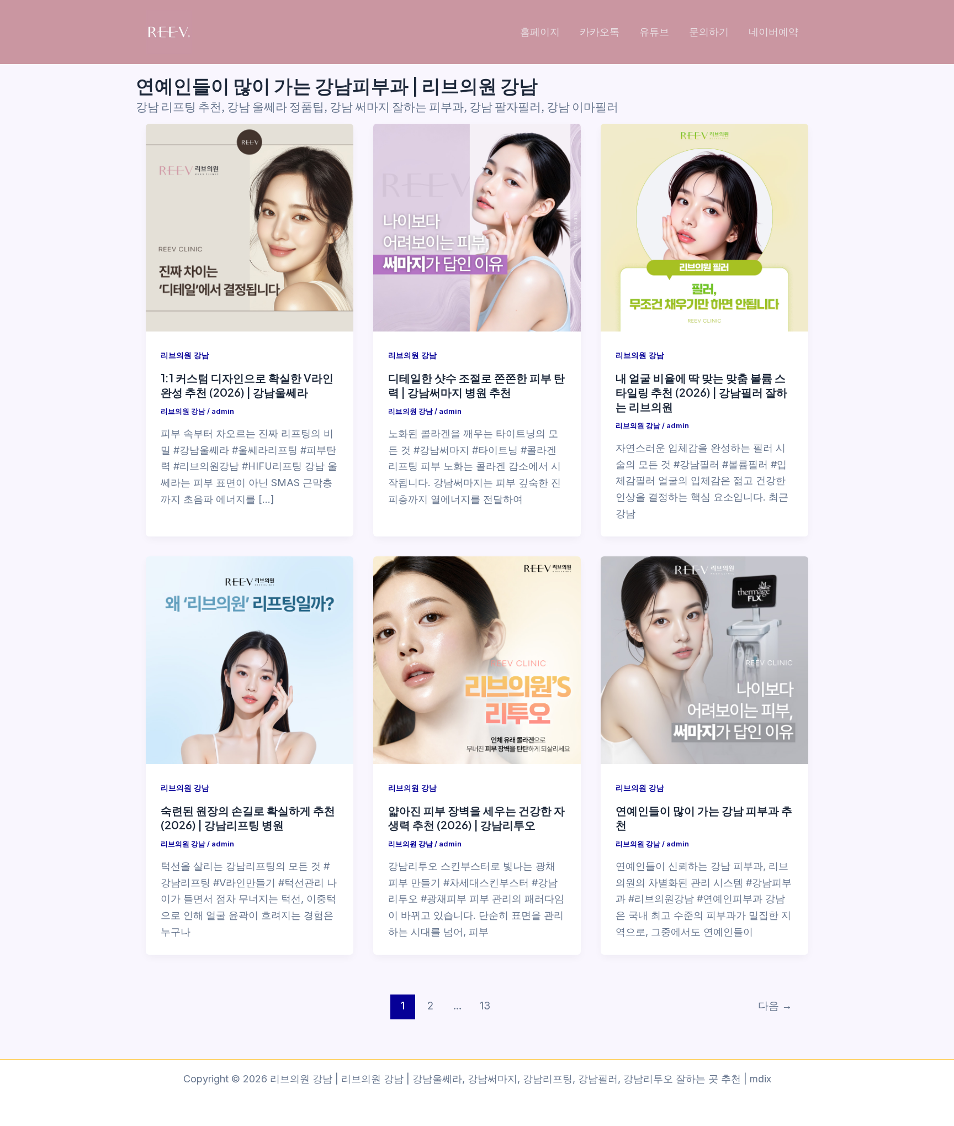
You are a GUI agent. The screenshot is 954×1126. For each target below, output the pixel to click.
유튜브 (654, 32)
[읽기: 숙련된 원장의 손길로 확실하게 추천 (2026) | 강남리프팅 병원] (249, 660)
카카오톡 (599, 32)
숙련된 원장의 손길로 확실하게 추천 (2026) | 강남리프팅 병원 (248, 817)
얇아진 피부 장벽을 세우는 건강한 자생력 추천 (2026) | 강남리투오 (476, 817)
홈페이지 (540, 32)
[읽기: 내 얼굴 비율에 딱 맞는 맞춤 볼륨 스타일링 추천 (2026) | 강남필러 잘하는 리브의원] (704, 228)
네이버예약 (773, 32)
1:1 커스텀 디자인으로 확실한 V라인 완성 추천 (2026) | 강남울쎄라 (247, 385)
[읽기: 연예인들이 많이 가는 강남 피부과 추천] (704, 660)
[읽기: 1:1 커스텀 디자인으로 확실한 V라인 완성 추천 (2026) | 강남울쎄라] (249, 228)
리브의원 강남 (185, 355)
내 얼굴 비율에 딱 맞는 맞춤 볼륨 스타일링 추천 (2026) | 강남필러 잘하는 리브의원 (701, 392)
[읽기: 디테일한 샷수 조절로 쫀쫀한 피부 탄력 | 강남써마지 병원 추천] (477, 228)
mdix (760, 1079)
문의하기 (709, 32)
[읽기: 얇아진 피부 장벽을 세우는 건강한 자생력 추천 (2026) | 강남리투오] (477, 660)
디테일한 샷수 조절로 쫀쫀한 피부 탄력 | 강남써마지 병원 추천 (476, 385)
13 (485, 1005)
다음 (775, 1005)
